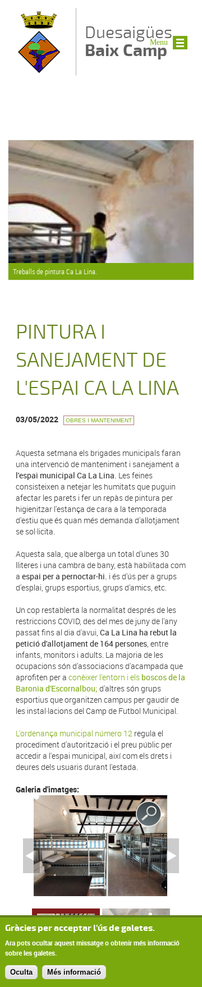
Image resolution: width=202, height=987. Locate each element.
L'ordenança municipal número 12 (75, 733)
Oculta (21, 972)
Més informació (74, 972)
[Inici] (39, 69)
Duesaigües (128, 41)
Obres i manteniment (99, 420)
